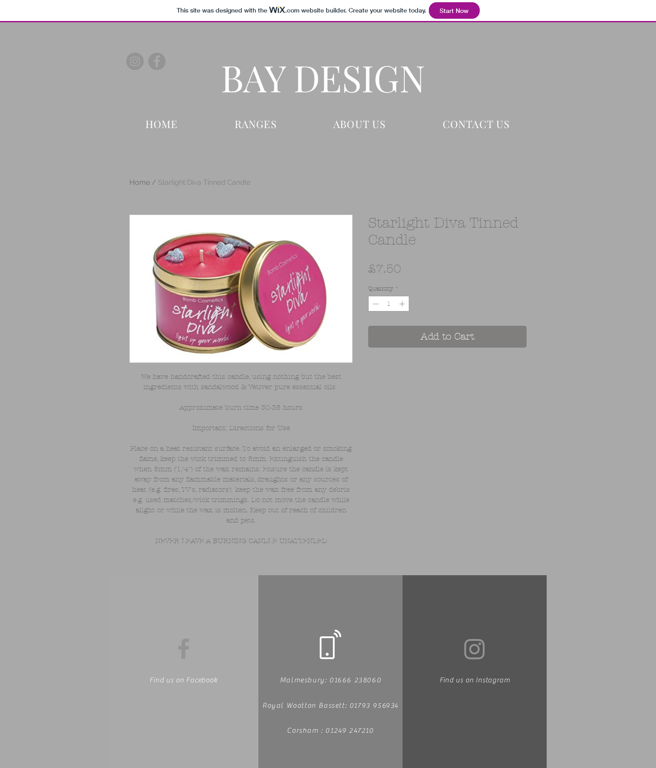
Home (139, 182)
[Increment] (403, 303)
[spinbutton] (389, 303)
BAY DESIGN (323, 77)
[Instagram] (135, 61)
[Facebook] (157, 61)
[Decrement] (375, 303)
